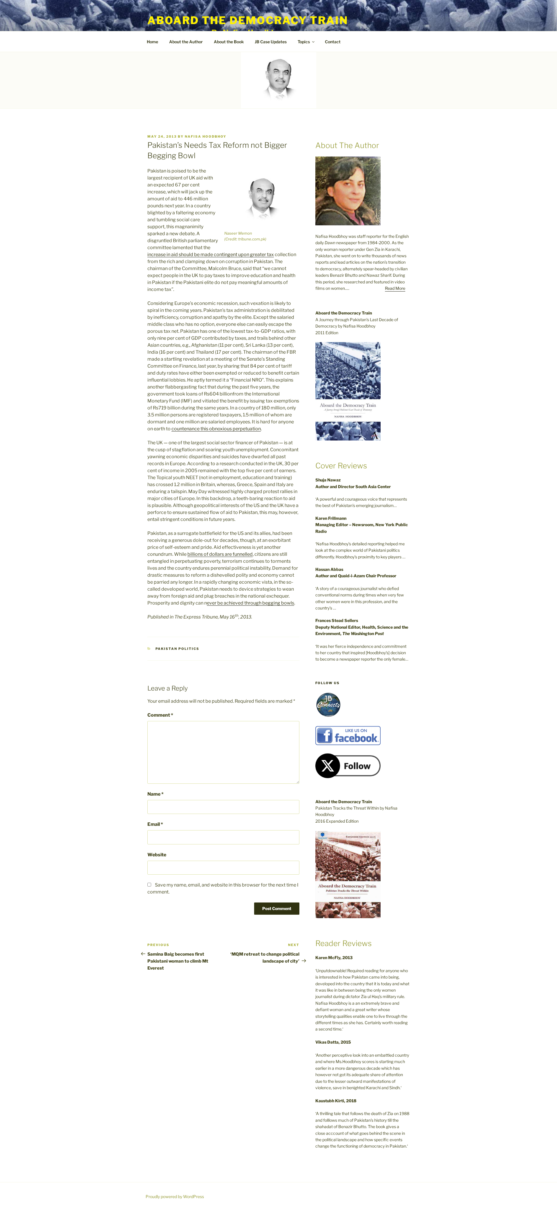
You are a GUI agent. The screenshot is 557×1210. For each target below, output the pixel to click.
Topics (304, 41)
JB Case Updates (271, 41)
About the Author (186, 41)
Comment (160, 715)
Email (155, 824)
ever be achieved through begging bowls (250, 603)
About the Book (229, 41)
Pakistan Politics (177, 649)
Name (155, 794)
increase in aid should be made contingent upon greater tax (210, 254)
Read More (395, 288)
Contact (333, 41)
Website (156, 854)
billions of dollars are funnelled (220, 554)
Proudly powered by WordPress (175, 1196)
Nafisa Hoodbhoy (205, 136)
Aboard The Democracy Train (247, 20)
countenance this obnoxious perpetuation (216, 428)
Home (152, 41)
